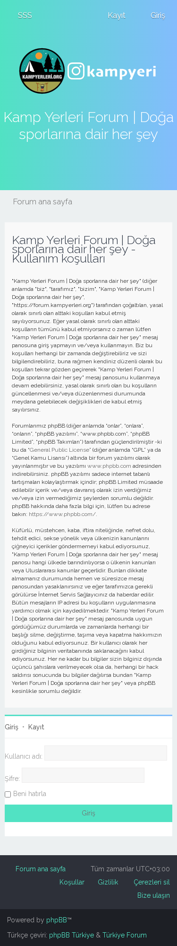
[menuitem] (20, 15)
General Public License (59, 450)
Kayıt (36, 727)
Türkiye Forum (124, 935)
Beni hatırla (29, 793)
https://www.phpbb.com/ (62, 514)
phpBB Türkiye (71, 935)
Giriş (11, 727)
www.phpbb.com (109, 466)
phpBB (56, 920)
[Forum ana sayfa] (89, 71)
